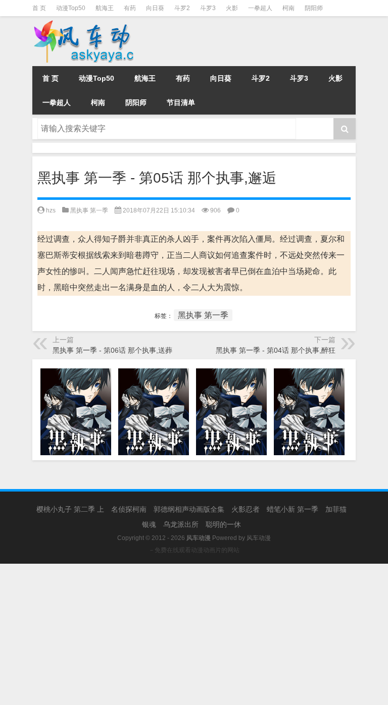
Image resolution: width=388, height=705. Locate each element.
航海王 (104, 8)
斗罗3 (208, 8)
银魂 (149, 524)
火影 (232, 8)
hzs (51, 210)
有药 (130, 8)
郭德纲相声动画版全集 (189, 509)
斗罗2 (182, 8)
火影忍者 (245, 509)
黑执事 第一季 (89, 210)
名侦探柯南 (129, 509)
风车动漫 (259, 537)
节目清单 (181, 102)
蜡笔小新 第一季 (292, 509)
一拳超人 (260, 8)
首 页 (39, 8)
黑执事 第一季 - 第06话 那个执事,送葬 (112, 350)
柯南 (288, 8)
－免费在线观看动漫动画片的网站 (194, 550)
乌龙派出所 (181, 524)
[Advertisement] (194, 634)
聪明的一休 (223, 524)
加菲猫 (336, 509)
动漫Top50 (70, 8)
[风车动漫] (95, 23)
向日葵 (155, 8)
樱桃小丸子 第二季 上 (70, 509)
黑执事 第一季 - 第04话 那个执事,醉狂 (275, 350)
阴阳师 (314, 8)
